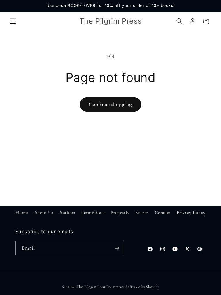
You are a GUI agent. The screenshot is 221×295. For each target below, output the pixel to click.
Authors (67, 212)
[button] (12, 21)
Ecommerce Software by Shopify (132, 287)
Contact (163, 212)
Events (141, 212)
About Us (43, 212)
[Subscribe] (116, 248)
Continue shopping (110, 104)
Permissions (92, 212)
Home (22, 212)
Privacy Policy (191, 212)
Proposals (119, 212)
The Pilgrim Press (91, 287)
